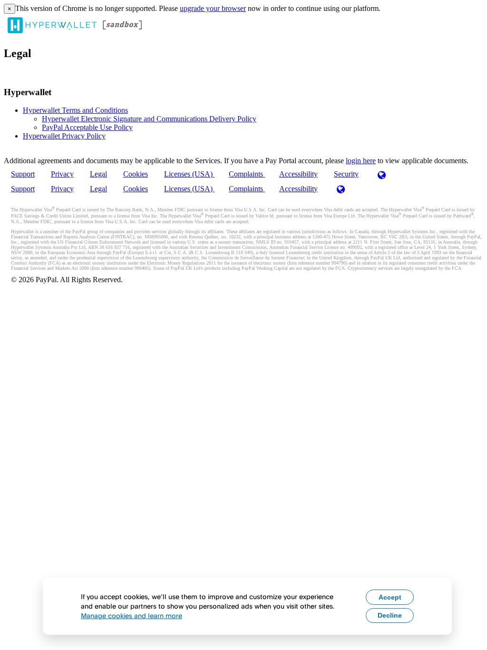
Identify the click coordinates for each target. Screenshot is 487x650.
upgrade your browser (213, 8)
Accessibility (298, 174)
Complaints (247, 174)
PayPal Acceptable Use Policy (87, 127)
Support (23, 174)
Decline (390, 615)
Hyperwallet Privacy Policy (64, 136)
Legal (98, 174)
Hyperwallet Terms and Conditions (75, 110)
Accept (390, 597)
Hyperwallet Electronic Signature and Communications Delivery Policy (149, 119)
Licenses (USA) (189, 174)
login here (361, 161)
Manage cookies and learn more (131, 615)
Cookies (135, 174)
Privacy (62, 174)
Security (346, 174)
